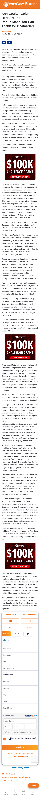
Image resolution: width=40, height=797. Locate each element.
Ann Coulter (6, 31)
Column (27, 777)
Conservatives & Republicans (12, 777)
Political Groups (7, 780)
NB (3, 774)
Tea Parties (10, 774)
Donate (33, 786)
